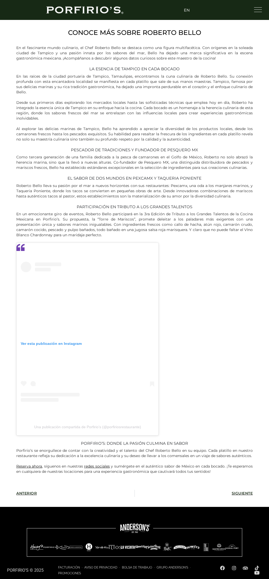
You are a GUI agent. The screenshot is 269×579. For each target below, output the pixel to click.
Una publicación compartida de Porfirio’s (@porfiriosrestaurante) (87, 427)
